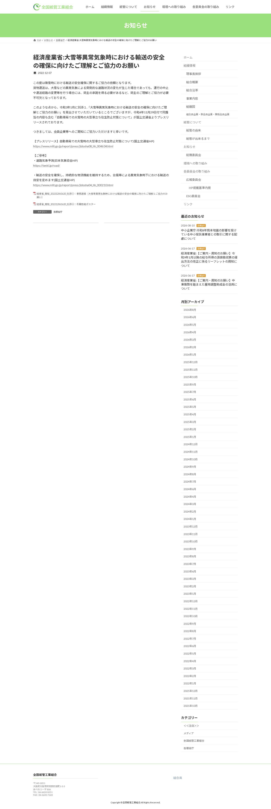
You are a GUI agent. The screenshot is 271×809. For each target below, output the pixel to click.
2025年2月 (190, 429)
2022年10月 (191, 616)
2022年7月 (190, 638)
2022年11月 (191, 608)
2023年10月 (191, 541)
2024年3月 (190, 504)
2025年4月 (190, 414)
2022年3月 (190, 668)
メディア (189, 733)
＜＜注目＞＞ (191, 725)
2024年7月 (190, 481)
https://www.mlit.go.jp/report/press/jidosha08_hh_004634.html (73, 146)
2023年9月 (190, 549)
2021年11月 (191, 698)
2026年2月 (190, 347)
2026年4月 (190, 332)
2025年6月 (190, 399)
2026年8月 (190, 309)
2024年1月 (190, 519)
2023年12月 (191, 526)
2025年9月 (190, 384)
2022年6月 (190, 646)
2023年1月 (190, 593)
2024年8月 (190, 474)
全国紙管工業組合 (194, 740)
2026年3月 (190, 339)
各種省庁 (57, 211)
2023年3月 (190, 578)
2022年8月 (190, 631)
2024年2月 (190, 511)
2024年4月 (190, 496)
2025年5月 (190, 407)
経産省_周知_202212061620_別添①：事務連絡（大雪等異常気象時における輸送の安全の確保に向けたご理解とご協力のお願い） (102, 195)
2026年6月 (190, 317)
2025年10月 (191, 377)
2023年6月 (190, 571)
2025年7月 (190, 391)
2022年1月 (190, 683)
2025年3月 (190, 421)
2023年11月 (191, 534)
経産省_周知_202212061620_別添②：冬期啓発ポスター (66, 204)
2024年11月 (191, 451)
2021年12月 (191, 690)
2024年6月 (190, 489)
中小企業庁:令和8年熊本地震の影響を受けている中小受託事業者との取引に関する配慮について (209, 234)
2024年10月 (191, 459)
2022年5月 (190, 653)
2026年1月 (190, 354)
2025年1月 (190, 436)
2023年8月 (190, 556)
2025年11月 (191, 369)
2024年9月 (190, 466)
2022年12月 (191, 601)
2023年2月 (190, 586)
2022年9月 (190, 623)
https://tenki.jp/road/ (46, 165)
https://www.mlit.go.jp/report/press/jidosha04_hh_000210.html (73, 185)
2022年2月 (190, 676)
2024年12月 (191, 444)
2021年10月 (191, 705)
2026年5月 (190, 324)
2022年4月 (190, 661)
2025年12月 (191, 362)
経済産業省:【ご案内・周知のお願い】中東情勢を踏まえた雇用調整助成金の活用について (209, 284)
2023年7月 (190, 563)
